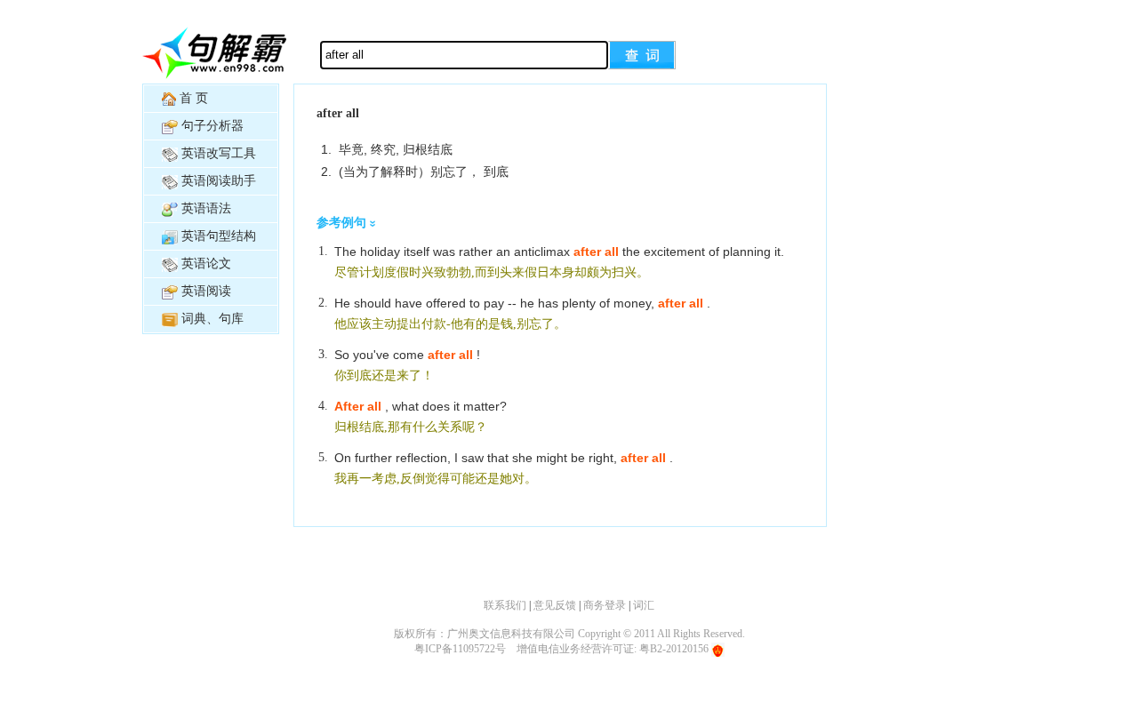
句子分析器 (212, 125)
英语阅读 (206, 291)
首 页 (194, 98)
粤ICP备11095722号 (460, 649)
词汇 (643, 605)
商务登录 (604, 605)
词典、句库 (212, 318)
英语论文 (206, 263)
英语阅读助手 (218, 181)
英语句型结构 (218, 236)
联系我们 (505, 605)
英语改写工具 (218, 153)
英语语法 (206, 208)
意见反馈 (554, 605)
